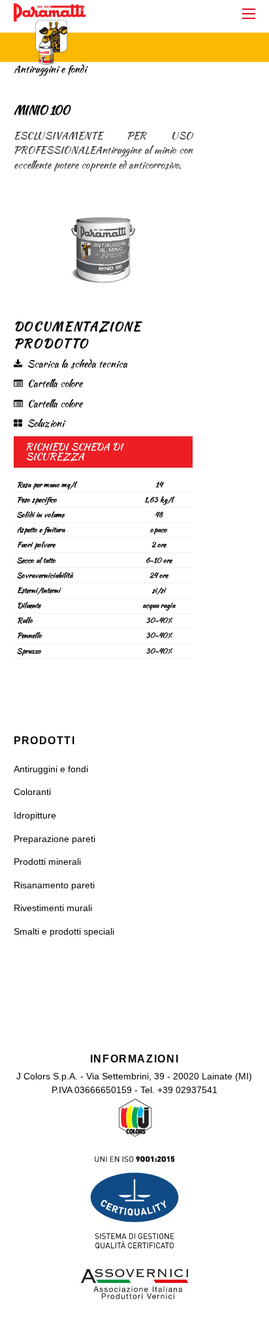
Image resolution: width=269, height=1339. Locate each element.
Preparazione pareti (54, 839)
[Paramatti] (50, 57)
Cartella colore (54, 383)
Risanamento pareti (54, 885)
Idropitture (35, 815)
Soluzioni (45, 423)
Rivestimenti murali (53, 908)
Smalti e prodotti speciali (64, 932)
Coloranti (32, 792)
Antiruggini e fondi (51, 769)
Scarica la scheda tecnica (77, 364)
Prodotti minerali (47, 862)
